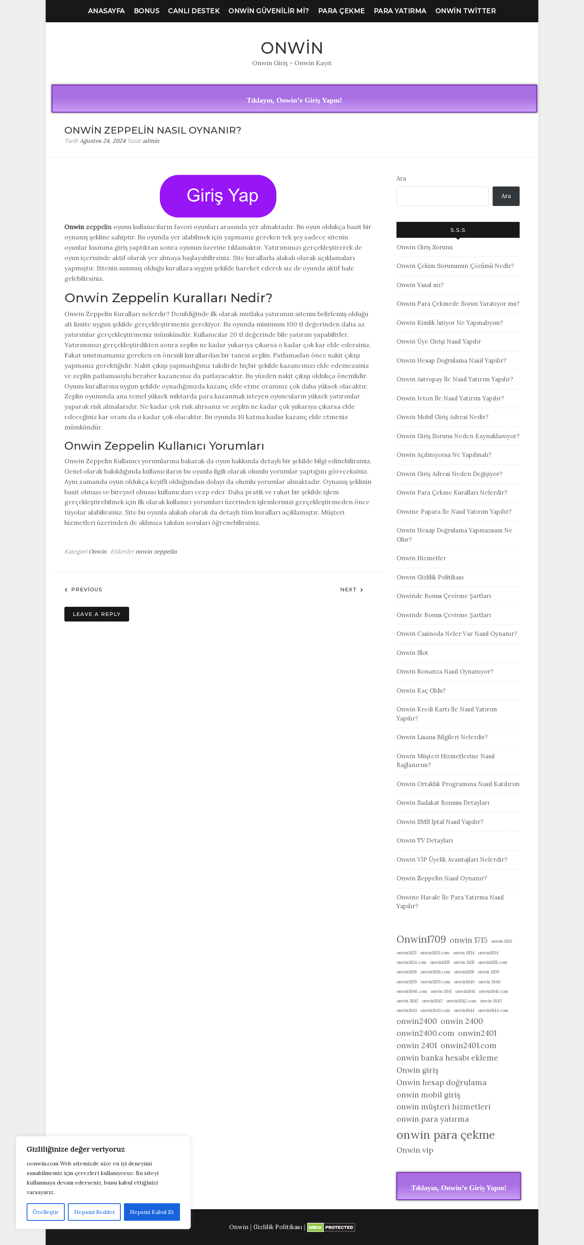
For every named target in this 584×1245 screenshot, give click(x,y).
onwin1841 (465, 991)
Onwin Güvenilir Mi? (268, 11)
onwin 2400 (462, 1021)
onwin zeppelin (156, 551)
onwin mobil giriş (428, 1094)
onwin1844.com (493, 1010)
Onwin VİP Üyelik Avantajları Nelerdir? (451, 859)
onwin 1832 (501, 941)
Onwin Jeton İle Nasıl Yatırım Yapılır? (450, 398)
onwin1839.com (435, 982)
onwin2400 (416, 1021)
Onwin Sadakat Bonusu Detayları (442, 802)
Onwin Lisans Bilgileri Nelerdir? (442, 737)
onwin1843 (406, 1010)
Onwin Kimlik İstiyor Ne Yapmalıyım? (449, 322)
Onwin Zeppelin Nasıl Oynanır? (441, 878)
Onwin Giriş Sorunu (424, 247)
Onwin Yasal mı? (420, 285)
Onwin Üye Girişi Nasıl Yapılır (438, 341)
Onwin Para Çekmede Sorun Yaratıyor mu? (458, 303)
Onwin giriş (417, 1070)
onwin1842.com (461, 1001)
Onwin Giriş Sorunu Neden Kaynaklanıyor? (458, 436)
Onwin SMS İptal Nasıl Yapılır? (439, 821)
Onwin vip (414, 1150)
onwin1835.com (492, 962)
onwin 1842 (407, 1001)
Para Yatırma (400, 11)
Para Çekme (341, 11)
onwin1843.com (435, 1010)
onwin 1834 (463, 953)
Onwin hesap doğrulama (441, 1082)
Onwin (292, 48)
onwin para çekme (445, 1134)
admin (151, 140)
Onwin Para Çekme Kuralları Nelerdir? (451, 492)
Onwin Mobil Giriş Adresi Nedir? (442, 417)
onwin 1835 (463, 962)
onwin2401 (477, 1033)
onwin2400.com (425, 1033)
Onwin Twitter (465, 11)
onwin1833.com (434, 953)
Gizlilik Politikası (277, 1227)
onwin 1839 (488, 972)
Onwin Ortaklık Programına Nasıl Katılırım (458, 784)
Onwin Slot (412, 652)
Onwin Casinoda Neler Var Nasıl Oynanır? (456, 633)
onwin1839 (406, 982)
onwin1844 (464, 1010)
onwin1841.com (493, 991)
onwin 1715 (468, 940)
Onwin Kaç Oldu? (421, 690)
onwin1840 (464, 982)
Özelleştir (46, 1212)
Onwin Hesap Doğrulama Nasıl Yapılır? (451, 360)
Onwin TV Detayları (424, 840)
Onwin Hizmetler (421, 558)
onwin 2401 (416, 1045)
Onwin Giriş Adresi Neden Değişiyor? (449, 474)
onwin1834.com (411, 962)
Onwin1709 (421, 939)
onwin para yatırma (432, 1119)
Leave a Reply (97, 614)
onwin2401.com (469, 1045)
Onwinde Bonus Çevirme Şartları (443, 596)
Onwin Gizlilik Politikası (430, 577)
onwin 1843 (490, 1001)
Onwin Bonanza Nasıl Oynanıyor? (444, 671)
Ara (401, 178)
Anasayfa (106, 11)
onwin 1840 (489, 982)
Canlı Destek (194, 11)
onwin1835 (440, 962)
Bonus (147, 11)
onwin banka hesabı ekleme (447, 1057)
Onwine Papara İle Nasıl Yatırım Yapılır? (454, 511)
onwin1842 (432, 1001)
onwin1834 (488, 953)
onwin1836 (406, 972)
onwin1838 (464, 972)
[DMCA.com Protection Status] (331, 1227)
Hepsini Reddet (94, 1212)
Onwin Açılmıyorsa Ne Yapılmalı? (443, 454)
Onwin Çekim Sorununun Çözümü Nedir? (455, 266)
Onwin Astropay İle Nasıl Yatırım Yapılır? (454, 379)
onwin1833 (406, 953)
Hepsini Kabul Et (152, 1212)
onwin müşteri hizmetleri (443, 1106)
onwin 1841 (441, 991)
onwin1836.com (435, 972)
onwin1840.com (411, 991)
